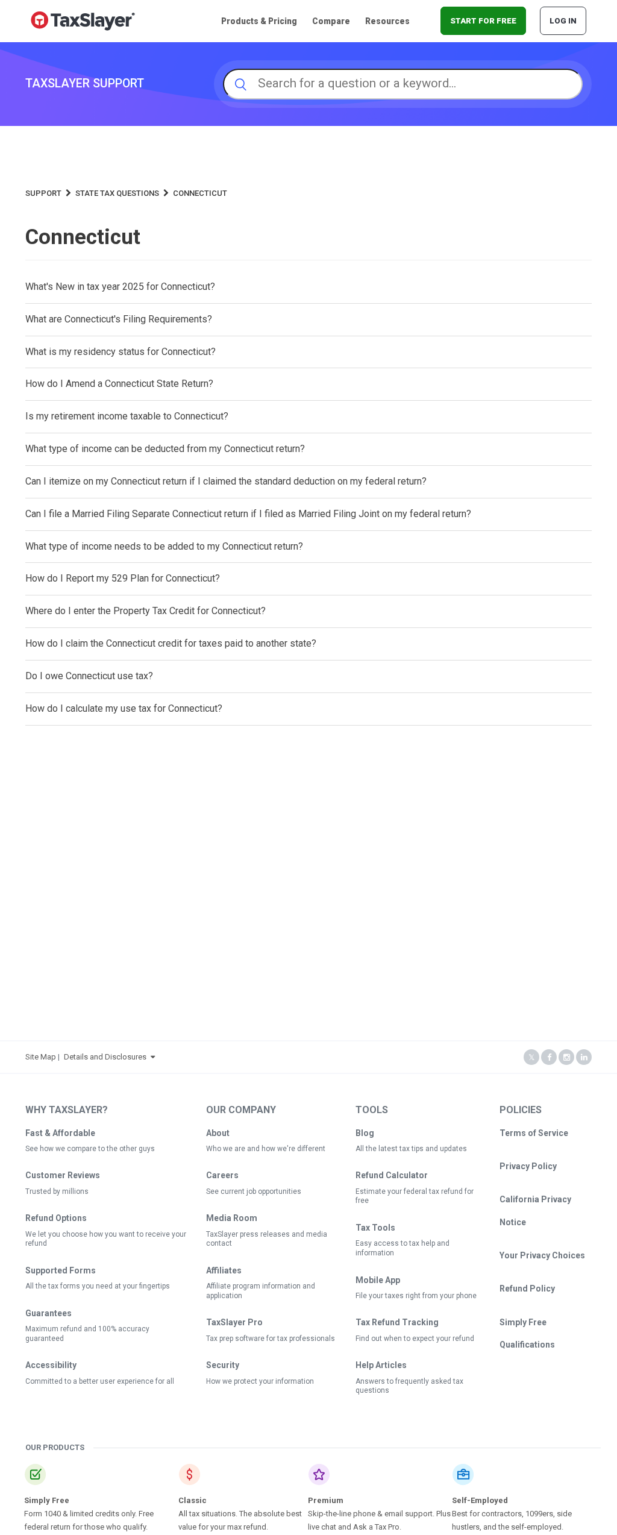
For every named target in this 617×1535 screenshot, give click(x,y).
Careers (222, 1175)
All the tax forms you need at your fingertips (97, 1286)
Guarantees (48, 1313)
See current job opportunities (253, 1191)
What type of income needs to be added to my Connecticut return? (164, 546)
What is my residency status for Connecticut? (120, 351)
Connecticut (200, 193)
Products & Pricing (259, 21)
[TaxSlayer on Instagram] (566, 1057)
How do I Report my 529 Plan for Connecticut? (122, 578)
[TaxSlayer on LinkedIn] (584, 1057)
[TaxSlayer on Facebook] (549, 1057)
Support (43, 193)
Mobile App (377, 1280)
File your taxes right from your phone (416, 1296)
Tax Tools (375, 1227)
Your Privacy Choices (542, 1255)
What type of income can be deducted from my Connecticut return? (165, 448)
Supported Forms (60, 1270)
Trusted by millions (57, 1191)
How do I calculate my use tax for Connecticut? (123, 708)
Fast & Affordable (60, 1133)
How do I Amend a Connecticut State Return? (119, 383)
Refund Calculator (391, 1175)
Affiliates (224, 1270)
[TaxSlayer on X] (531, 1057)
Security (222, 1365)
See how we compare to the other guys (90, 1148)
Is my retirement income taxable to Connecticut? (126, 416)
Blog (364, 1133)
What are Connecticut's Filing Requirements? (118, 319)
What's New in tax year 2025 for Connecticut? (120, 286)
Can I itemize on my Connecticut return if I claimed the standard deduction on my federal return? (226, 481)
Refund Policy (527, 1288)
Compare (331, 21)
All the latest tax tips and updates (411, 1148)
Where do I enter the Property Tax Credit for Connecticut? (145, 611)
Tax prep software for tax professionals (270, 1338)
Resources (387, 21)
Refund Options (56, 1218)
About (218, 1133)
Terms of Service (534, 1133)
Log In (563, 20)
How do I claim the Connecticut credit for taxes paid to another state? (170, 643)
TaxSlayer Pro (234, 1322)
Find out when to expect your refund (414, 1338)
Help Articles (381, 1365)
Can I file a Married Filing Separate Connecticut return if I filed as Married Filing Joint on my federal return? (248, 514)
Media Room (231, 1218)
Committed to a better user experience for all (99, 1381)
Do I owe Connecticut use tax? (89, 676)
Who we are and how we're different (265, 1148)
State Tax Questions (117, 193)
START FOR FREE (483, 20)
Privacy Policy (528, 1166)
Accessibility (51, 1365)
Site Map (40, 1056)
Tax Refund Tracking (397, 1322)
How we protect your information (260, 1381)
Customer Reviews (62, 1175)
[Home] (83, 20)
